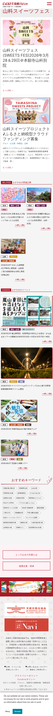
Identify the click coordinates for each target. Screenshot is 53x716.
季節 (4, 210)
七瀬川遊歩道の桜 (37, 522)
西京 (30, 206)
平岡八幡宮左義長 (33, 513)
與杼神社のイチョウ (35, 498)
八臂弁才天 (6, 513)
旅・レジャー (28, 329)
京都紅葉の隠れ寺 (9, 488)
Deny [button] (7, 711)
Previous (8, 587)
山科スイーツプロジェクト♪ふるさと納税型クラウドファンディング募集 (26, 133)
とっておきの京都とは (26, 554)
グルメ (5, 143)
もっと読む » (8, 90)
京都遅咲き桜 (23, 488)
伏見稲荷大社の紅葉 (35, 527)
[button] (4, 705)
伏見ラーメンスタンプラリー (12, 518)
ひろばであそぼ (35, 493)
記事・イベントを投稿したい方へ (13, 668)
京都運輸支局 (19, 513)
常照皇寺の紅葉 (8, 493)
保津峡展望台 (21, 493)
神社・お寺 (15, 206)
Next (44, 587)
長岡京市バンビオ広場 (10, 508)
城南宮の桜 (23, 522)
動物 (28, 425)
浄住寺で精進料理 (27, 508)
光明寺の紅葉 (7, 498)
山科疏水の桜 (7, 527)
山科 (26, 143)
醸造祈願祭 (40, 508)
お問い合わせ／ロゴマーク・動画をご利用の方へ (37, 668)
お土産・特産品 (16, 143)
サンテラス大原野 (31, 518)
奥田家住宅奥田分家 (9, 522)
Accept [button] (17, 711)
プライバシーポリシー (26, 675)
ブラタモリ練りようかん (27, 503)
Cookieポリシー (26, 679)
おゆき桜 (34, 488)
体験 (21, 382)
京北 (4, 206)
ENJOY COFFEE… (9, 503)
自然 (19, 459)
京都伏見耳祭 (20, 498)
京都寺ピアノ (20, 527)
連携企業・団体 (26, 566)
